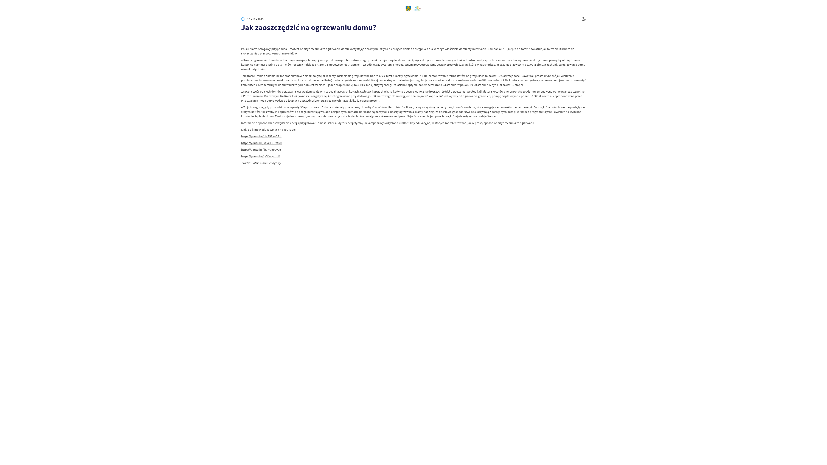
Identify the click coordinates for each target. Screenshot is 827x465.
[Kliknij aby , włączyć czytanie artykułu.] (244, 40)
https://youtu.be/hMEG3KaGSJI (261, 136)
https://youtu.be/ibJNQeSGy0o (261, 150)
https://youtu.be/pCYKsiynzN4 (260, 156)
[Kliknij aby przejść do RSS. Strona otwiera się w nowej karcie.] (584, 19)
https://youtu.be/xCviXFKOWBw (261, 143)
